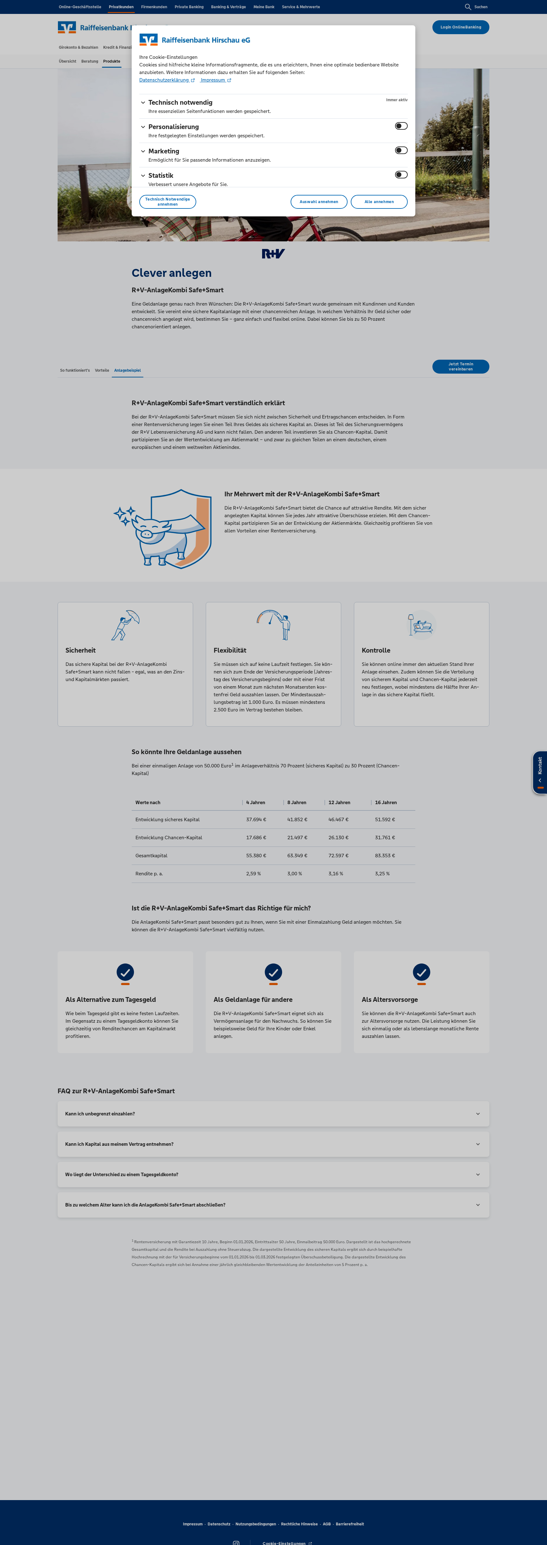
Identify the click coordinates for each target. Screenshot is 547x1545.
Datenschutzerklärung (164, 80)
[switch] (401, 126)
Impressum (213, 80)
